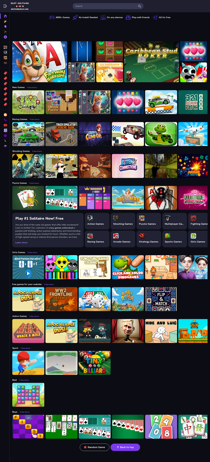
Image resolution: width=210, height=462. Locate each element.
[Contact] (4, 120)
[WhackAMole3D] (28, 331)
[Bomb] (4, 83)
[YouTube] (4, 125)
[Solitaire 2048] (161, 427)
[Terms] (4, 130)
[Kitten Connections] (128, 166)
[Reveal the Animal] (28, 267)
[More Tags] (4, 104)
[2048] (4, 94)
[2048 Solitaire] (95, 198)
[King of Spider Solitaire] (28, 198)
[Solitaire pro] (61, 198)
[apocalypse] (4, 88)
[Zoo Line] (28, 102)
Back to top (127, 447)
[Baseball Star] (28, 363)
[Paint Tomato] (109, 51)
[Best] (4, 99)
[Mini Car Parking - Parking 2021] (161, 102)
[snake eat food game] (161, 134)
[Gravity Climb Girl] (95, 134)
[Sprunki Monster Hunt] (193, 72)
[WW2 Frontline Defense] (61, 299)
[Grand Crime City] (61, 166)
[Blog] (4, 114)
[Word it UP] (28, 427)
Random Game (96, 447)
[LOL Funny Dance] (128, 331)
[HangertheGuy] (61, 363)
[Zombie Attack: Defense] (95, 331)
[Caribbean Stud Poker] (151, 61)
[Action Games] (4, 52)
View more (32, 87)
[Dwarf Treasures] (193, 51)
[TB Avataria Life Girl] (161, 267)
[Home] (4, 16)
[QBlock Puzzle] (61, 102)
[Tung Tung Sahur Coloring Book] (95, 267)
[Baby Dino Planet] (128, 299)
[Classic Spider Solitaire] (161, 198)
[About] (4, 135)
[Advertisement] (110, 30)
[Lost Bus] (161, 166)
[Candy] (4, 73)
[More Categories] (4, 62)
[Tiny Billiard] (95, 363)
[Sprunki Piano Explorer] (61, 267)
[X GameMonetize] (4, 140)
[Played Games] (4, 37)
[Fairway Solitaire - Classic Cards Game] (39, 61)
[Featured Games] (4, 31)
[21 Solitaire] (109, 72)
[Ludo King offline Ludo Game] (95, 299)
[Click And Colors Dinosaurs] (128, 267)
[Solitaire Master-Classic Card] (128, 427)
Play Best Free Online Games (19, 6)
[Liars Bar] (95, 166)
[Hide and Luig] (161, 331)
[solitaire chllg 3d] (61, 427)
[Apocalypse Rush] (28, 299)
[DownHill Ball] (81, 51)
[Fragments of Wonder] (81, 72)
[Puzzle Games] (4, 57)
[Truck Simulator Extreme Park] (61, 134)
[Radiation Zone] (28, 166)
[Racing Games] (4, 47)
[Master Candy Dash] (28, 395)
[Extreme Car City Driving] (28, 134)
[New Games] (4, 21)
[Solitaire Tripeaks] (128, 198)
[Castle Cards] (161, 299)
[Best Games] (4, 26)
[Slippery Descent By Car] (128, 134)
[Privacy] (4, 146)
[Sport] (4, 78)
